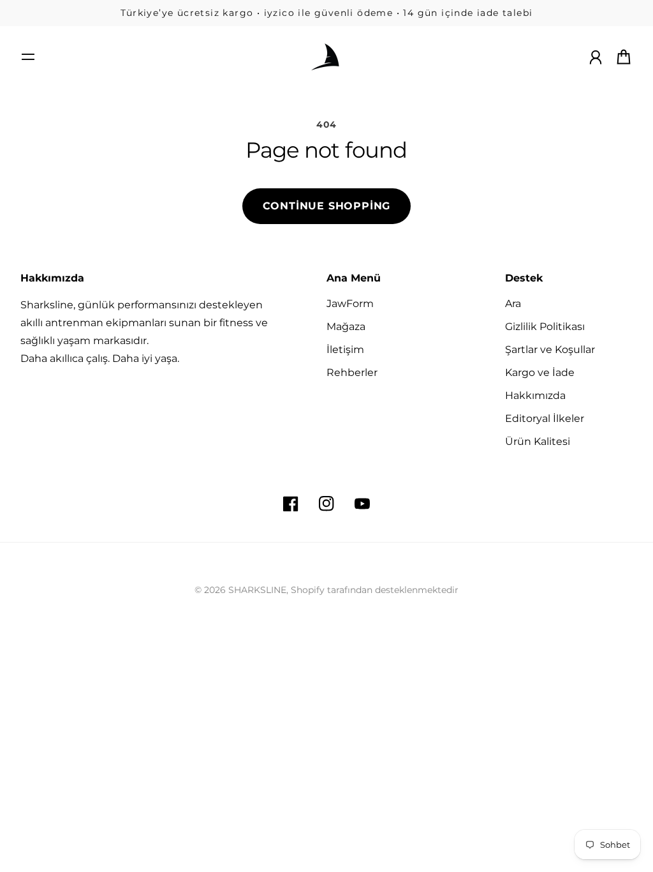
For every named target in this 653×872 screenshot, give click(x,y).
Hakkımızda (535, 395)
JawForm (350, 303)
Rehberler (352, 372)
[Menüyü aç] (28, 57)
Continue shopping (327, 206)
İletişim (345, 349)
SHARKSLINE (257, 590)
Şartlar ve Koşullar (550, 349)
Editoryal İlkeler (544, 418)
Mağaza (345, 326)
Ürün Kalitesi (537, 441)
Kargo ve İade (540, 372)
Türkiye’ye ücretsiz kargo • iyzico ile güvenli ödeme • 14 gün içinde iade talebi (327, 13)
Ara (513, 303)
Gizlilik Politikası (545, 326)
